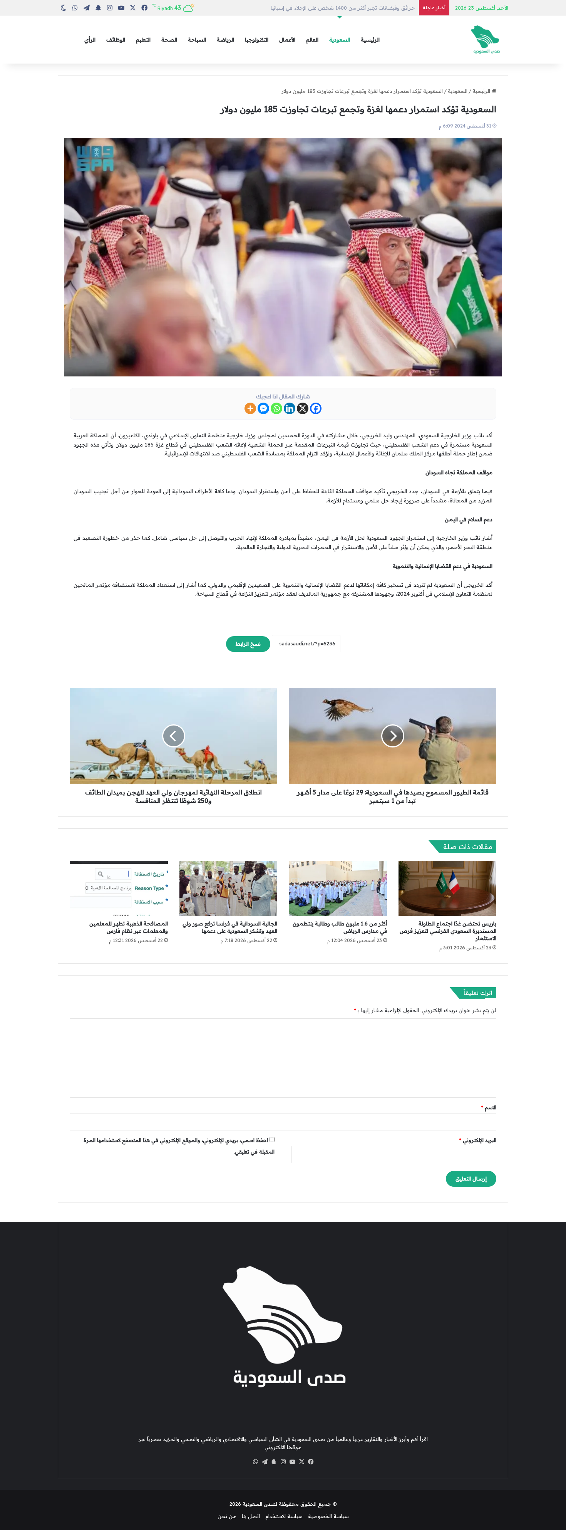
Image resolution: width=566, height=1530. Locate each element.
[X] (302, 408)
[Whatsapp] (276, 408)
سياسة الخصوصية (328, 1516)
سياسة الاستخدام (284, 1516)
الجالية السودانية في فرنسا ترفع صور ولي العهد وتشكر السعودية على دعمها (230, 927)
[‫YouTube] (292, 1461)
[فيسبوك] (310, 1461)
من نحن (227, 1516)
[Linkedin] (289, 408)
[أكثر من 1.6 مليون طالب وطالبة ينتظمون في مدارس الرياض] (338, 888)
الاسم (488, 1107)
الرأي (89, 39)
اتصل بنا (251, 1516)
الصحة (169, 39)
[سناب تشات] (273, 1461)
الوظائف (115, 39)
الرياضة (225, 39)
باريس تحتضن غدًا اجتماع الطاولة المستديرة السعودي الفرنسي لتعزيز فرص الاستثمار (448, 931)
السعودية (339, 39)
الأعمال (287, 39)
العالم (312, 39)
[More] (250, 408)
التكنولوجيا (256, 39)
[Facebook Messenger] (263, 408)
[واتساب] (255, 1461)
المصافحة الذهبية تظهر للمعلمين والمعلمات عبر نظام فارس (128, 927)
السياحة (197, 39)
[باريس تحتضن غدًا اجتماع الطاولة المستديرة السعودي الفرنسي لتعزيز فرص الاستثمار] (448, 888)
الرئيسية (370, 39)
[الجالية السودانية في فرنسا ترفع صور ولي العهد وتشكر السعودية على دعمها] (228, 888)
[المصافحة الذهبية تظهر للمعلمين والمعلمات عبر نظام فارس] (119, 888)
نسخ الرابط (248, 643)
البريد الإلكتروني (477, 1140)
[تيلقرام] (264, 1461)
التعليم (143, 39)
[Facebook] (316, 408)
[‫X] (301, 1461)
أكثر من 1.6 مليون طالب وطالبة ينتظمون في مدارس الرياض (347, 8)
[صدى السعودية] (485, 40)
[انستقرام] (283, 1461)
